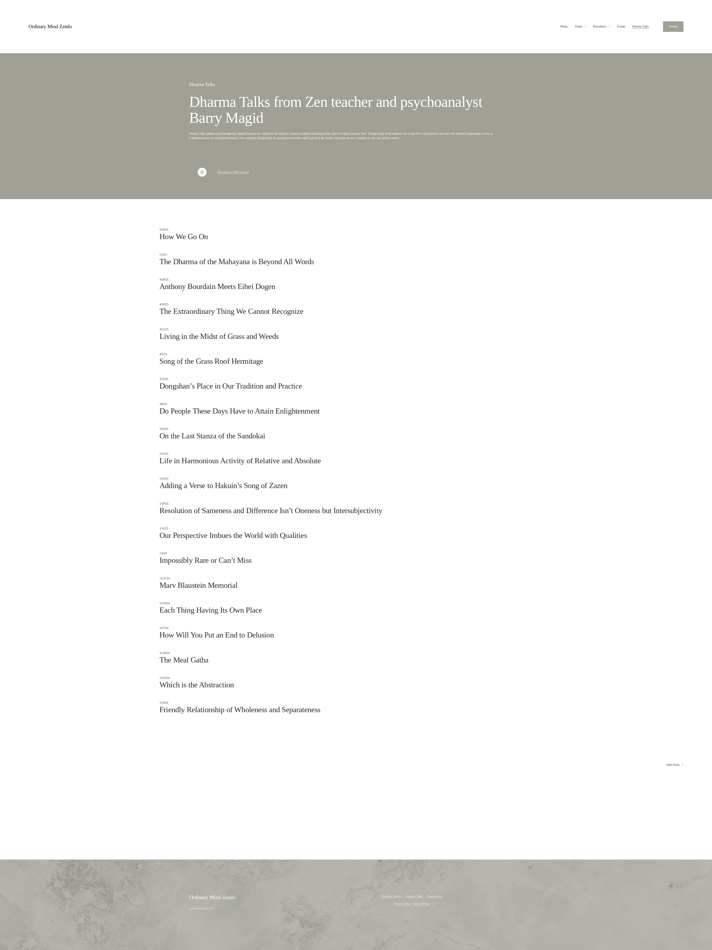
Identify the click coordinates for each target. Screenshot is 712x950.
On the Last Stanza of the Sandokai (212, 436)
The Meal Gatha (183, 660)
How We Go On (183, 236)
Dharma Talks (640, 26)
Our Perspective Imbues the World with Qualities (233, 535)
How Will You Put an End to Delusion (216, 635)
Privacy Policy (402, 903)
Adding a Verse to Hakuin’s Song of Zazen (223, 485)
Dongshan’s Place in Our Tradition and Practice (230, 386)
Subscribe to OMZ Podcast (233, 172)
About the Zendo (391, 896)
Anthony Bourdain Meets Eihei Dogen (217, 286)
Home (564, 26)
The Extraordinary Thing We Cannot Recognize (231, 311)
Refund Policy (421, 903)
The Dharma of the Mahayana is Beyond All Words (236, 261)
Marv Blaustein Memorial (198, 585)
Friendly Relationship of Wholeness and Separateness (239, 709)
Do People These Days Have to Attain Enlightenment (239, 411)
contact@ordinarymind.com (201, 908)
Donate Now (435, 896)
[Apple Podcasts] (202, 172)
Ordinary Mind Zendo (50, 26)
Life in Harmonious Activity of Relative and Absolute (240, 460)
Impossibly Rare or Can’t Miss (205, 560)
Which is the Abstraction (196, 684)
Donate (673, 26)
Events (621, 26)
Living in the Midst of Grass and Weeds (219, 336)
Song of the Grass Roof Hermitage (211, 361)
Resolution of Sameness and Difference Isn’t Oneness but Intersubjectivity (270, 510)
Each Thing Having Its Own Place (210, 610)
